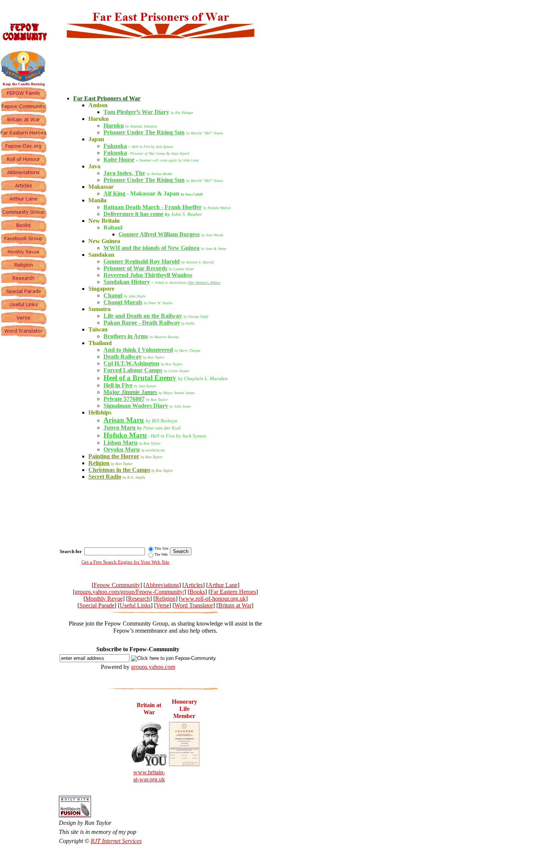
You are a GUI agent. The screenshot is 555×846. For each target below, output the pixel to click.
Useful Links (135, 605)
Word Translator (193, 605)
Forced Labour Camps (132, 370)
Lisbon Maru (120, 442)
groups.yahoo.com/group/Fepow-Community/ (129, 592)
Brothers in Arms (125, 336)
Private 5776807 (124, 399)
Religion (98, 463)
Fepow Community (117, 585)
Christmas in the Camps (119, 470)
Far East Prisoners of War (106, 98)
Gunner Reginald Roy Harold (141, 261)
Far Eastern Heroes (233, 592)
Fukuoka (115, 146)
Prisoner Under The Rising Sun (144, 132)
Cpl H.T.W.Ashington (131, 363)
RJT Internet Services (116, 841)
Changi (112, 295)
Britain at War (234, 605)
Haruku (113, 125)
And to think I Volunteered (138, 350)
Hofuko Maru (125, 435)
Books (197, 592)
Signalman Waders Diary (135, 405)
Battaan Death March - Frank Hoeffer (152, 207)
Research (139, 598)
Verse (162, 605)
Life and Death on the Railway (142, 316)
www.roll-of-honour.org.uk (213, 598)
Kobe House (118, 159)
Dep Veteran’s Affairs (204, 282)
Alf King (114, 193)
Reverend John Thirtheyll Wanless (147, 275)
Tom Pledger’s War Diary (136, 112)
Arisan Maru (123, 420)
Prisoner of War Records (135, 268)
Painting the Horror (113, 456)
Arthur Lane (222, 585)
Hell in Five (118, 385)
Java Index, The (124, 173)
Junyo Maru (119, 427)
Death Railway (122, 356)
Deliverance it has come (133, 214)
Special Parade (96, 605)
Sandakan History (126, 282)
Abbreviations (162, 585)
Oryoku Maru (121, 449)
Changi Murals (122, 302)
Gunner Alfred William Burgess (159, 234)
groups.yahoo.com (153, 667)
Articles (193, 585)
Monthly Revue (104, 598)
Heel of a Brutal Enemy (139, 378)
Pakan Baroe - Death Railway (141, 322)
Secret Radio (104, 476)
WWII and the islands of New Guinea (151, 248)
